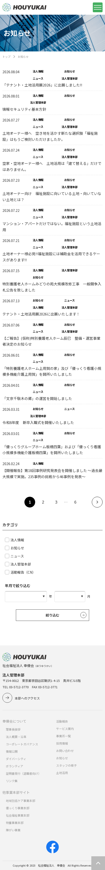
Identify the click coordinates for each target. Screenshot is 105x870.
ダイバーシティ (16, 759)
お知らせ (62, 758)
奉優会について (14, 721)
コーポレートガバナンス (22, 744)
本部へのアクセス (27, 698)
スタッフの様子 (66, 765)
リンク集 (12, 781)
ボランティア (14, 766)
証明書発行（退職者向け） (23, 773)
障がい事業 (13, 830)
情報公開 (12, 751)
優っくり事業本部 (17, 808)
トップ (6, 57)
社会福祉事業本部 (17, 815)
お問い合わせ (65, 751)
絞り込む (52, 615)
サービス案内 (65, 728)
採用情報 (62, 743)
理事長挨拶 (13, 729)
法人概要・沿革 (16, 737)
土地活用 (62, 773)
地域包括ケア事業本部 (20, 800)
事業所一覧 (63, 736)
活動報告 (62, 721)
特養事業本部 (14, 823)
